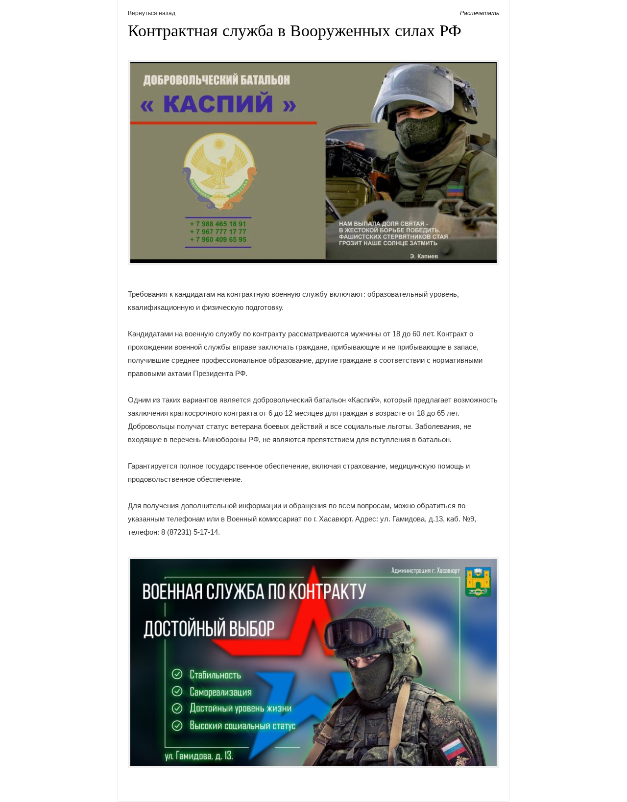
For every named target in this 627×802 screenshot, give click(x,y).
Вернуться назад (151, 13)
